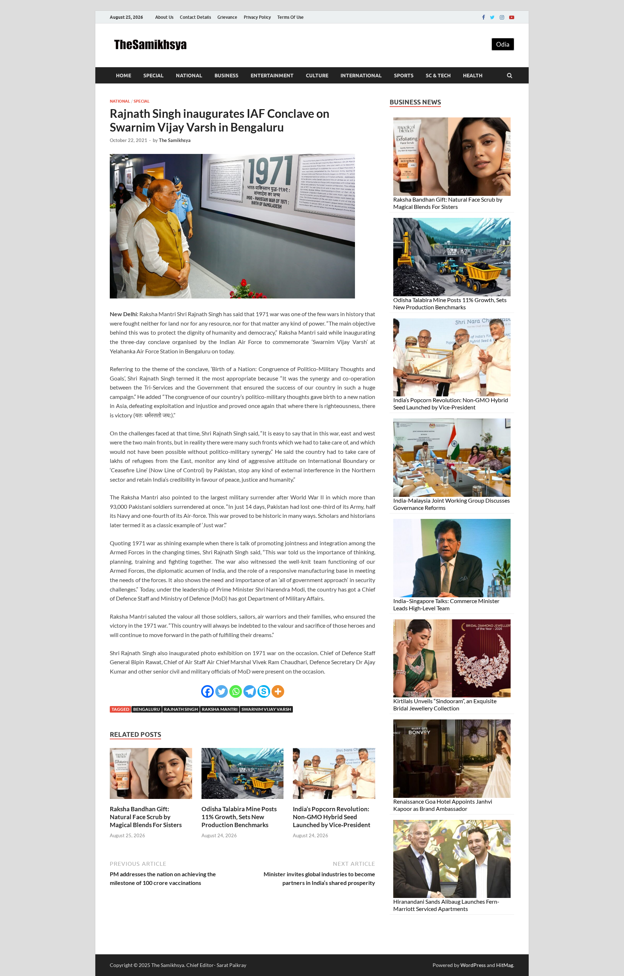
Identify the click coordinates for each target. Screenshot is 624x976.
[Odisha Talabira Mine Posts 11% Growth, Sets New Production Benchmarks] (243, 800)
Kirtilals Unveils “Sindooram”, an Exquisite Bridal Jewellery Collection (445, 704)
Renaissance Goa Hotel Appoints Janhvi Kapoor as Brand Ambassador (442, 805)
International (361, 75)
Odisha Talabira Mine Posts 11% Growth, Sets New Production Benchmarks (239, 817)
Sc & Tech (438, 75)
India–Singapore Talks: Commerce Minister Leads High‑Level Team (446, 604)
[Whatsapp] (235, 691)
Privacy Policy (257, 17)
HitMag (504, 965)
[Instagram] (502, 17)
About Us (164, 17)
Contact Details (195, 17)
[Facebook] (483, 17)
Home (123, 75)
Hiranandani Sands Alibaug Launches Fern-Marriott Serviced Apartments (446, 905)
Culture (317, 75)
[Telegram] (249, 691)
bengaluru (146, 709)
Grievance (227, 17)
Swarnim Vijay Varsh (266, 709)
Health (472, 75)
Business (226, 75)
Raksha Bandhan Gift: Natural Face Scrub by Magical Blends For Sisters (146, 817)
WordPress (473, 965)
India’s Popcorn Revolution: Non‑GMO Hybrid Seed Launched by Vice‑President (331, 817)
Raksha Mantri (220, 709)
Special (153, 75)
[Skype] (263, 691)
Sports (403, 75)
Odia (503, 44)
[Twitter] (492, 17)
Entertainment (272, 75)
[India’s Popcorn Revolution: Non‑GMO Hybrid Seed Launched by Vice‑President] (334, 800)
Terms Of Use (290, 17)
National (189, 75)
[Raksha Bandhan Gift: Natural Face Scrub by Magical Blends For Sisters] (151, 800)
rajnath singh (181, 709)
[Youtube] (511, 17)
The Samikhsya (175, 140)
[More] (278, 691)
